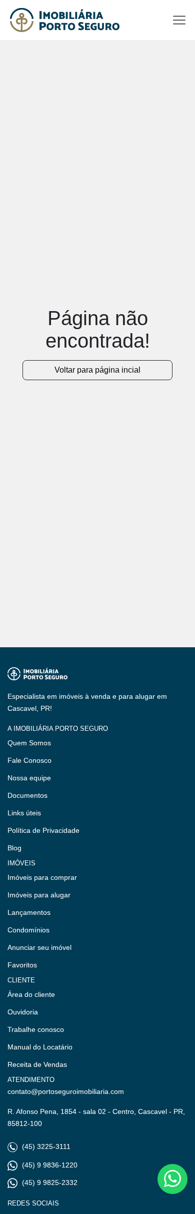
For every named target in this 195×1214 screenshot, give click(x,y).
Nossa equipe (29, 778)
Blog (15, 848)
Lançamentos (29, 912)
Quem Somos (29, 743)
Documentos (28, 795)
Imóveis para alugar (39, 895)
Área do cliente (31, 994)
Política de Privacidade (44, 830)
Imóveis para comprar (42, 877)
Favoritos (22, 965)
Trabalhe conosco (36, 1029)
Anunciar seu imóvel (40, 947)
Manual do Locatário (40, 1047)
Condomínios (29, 930)
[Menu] (179, 20)
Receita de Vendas (37, 1064)
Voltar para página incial (97, 370)
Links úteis (24, 813)
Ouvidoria (23, 1012)
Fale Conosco (30, 760)
